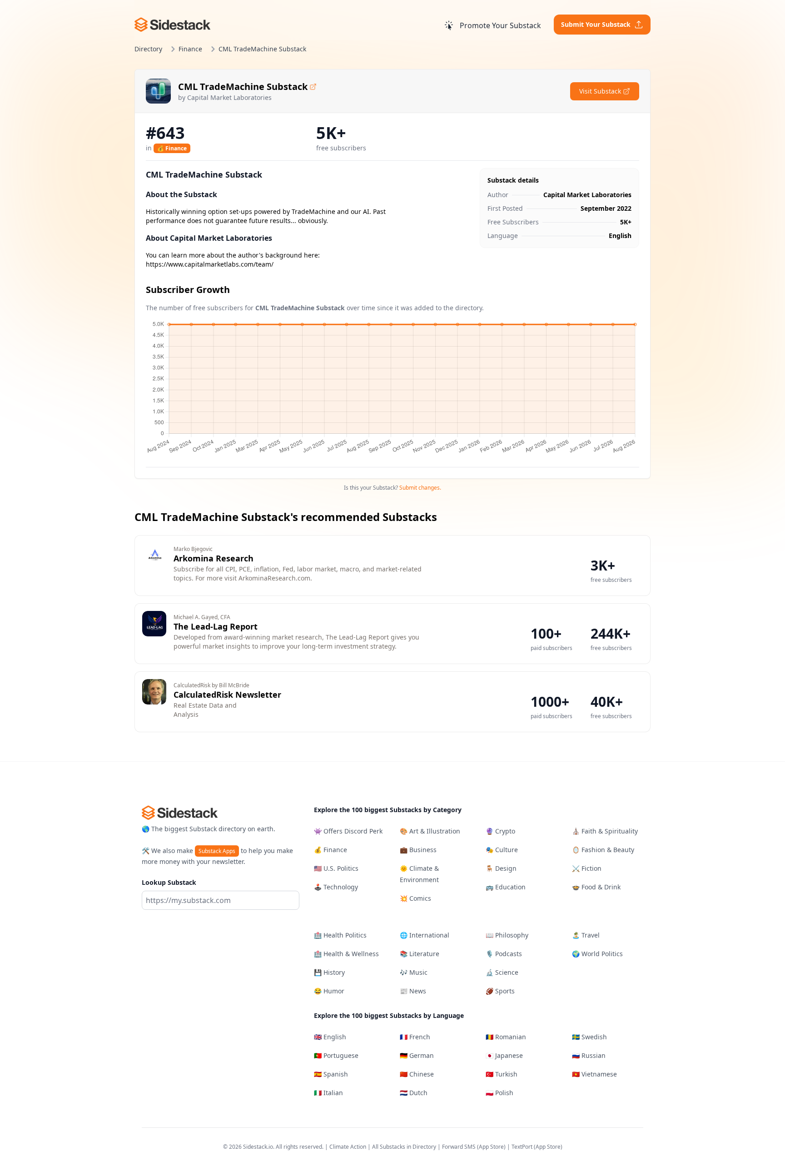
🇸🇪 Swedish (589, 1036)
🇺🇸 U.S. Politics (336, 868)
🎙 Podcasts (504, 953)
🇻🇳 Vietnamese (594, 1074)
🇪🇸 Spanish (331, 1074)
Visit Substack (600, 91)
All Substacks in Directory (404, 1147)
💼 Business (418, 849)
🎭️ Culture (502, 849)
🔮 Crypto (500, 831)
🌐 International (424, 935)
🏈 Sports (500, 991)
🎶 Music (413, 972)
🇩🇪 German (417, 1055)
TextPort (522, 1147)
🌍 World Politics (597, 953)
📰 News (413, 991)
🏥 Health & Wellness (346, 953)
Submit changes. (420, 487)
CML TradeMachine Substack (243, 86)
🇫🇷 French (415, 1036)
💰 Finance (172, 148)
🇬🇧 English (330, 1036)
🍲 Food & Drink (596, 887)
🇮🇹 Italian (328, 1092)
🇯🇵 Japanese (504, 1055)
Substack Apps (217, 851)
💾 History (329, 972)
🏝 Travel (586, 935)
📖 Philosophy (507, 935)
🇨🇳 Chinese (417, 1074)
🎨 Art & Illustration (430, 831)
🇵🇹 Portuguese (336, 1055)
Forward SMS (459, 1147)
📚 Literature (419, 953)
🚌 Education (506, 887)
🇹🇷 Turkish (501, 1074)
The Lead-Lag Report (216, 626)
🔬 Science (502, 972)
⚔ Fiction (586, 868)
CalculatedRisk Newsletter (227, 694)
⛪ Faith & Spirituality (605, 831)
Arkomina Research (213, 558)
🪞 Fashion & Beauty (603, 849)
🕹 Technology (336, 887)
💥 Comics (415, 898)
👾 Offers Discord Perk (348, 831)
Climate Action (347, 1147)
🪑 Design (501, 868)
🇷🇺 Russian (589, 1055)
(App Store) (492, 1147)
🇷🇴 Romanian (506, 1036)
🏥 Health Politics (340, 935)
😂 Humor (329, 991)
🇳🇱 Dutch (413, 1092)
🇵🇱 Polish (499, 1092)
